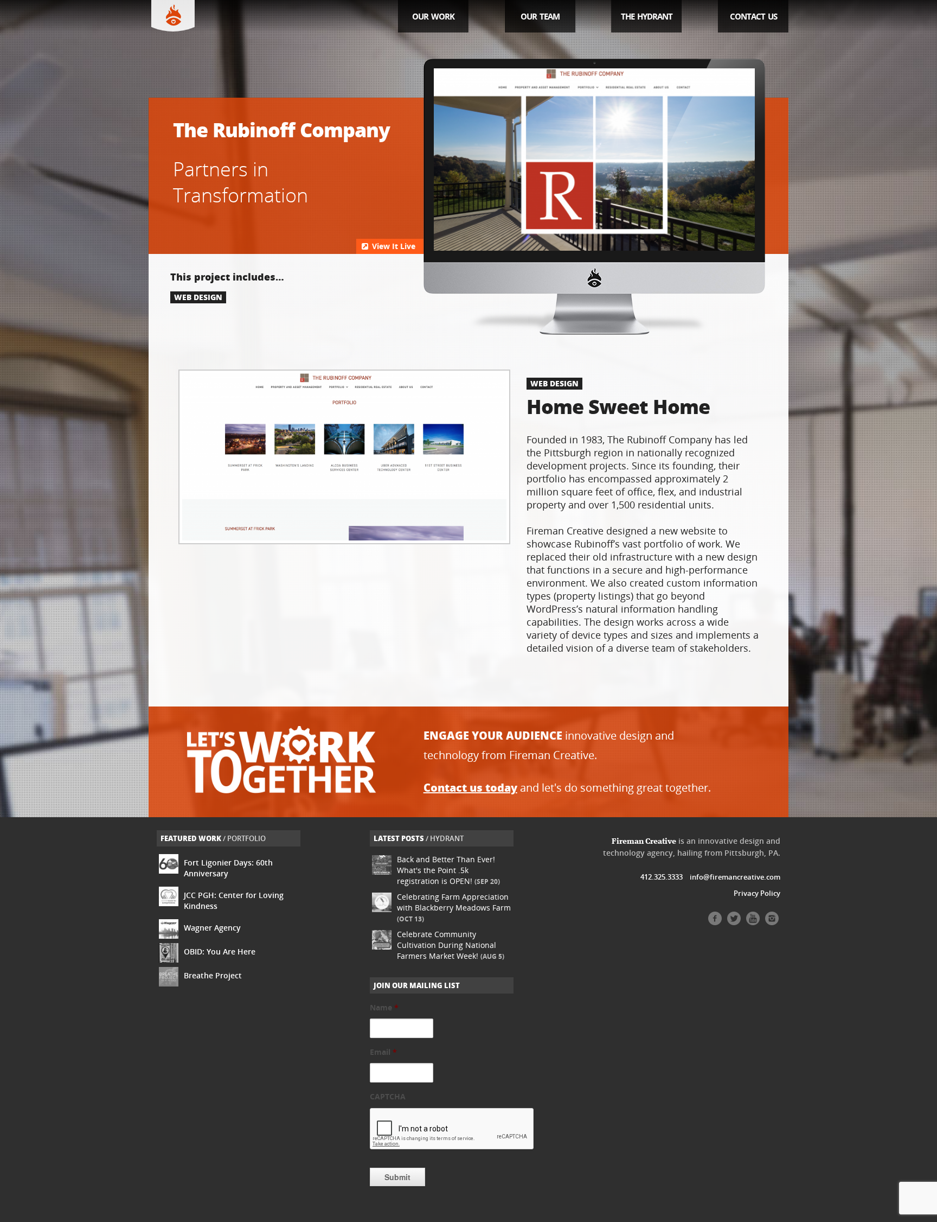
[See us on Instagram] (772, 922)
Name (384, 1008)
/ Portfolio (213, 838)
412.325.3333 (661, 877)
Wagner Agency (212, 927)
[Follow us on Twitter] (734, 922)
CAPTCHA (388, 1097)
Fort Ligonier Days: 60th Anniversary (228, 868)
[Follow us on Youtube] (753, 922)
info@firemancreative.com (735, 877)
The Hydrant (646, 16)
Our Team (540, 16)
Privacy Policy (757, 893)
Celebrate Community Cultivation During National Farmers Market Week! (450, 945)
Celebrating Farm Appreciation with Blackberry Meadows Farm (454, 908)
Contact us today (470, 787)
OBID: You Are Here (219, 951)
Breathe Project (213, 975)
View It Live (392, 246)
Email (383, 1052)
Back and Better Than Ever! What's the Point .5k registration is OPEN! (448, 870)
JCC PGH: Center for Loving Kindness (234, 900)
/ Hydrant (419, 838)
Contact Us (753, 16)
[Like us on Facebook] (715, 922)
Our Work (433, 16)
